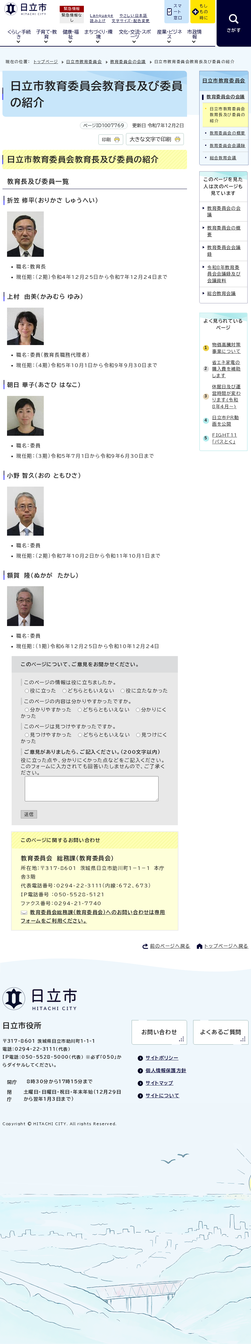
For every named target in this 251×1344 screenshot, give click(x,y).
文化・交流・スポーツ (135, 34)
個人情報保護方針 (166, 1070)
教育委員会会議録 (227, 146)
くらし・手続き (19, 34)
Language (101, 15)
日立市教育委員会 (84, 62)
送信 (29, 814)
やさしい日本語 (133, 15)
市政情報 (194, 34)
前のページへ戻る (170, 946)
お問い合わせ (159, 1032)
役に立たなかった (147, 690)
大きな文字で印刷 (150, 139)
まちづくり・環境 (98, 34)
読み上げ (98, 20)
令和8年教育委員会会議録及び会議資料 (224, 274)
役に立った (43, 690)
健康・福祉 (71, 34)
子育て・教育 (46, 34)
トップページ (46, 62)
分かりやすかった (51, 709)
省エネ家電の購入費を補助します (226, 369)
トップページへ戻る (226, 946)
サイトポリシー (162, 1058)
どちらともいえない (91, 690)
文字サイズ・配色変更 (131, 20)
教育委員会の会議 (128, 62)
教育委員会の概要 (227, 133)
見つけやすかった (51, 734)
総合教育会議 (223, 158)
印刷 (106, 139)
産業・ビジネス (169, 34)
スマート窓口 (178, 12)
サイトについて (162, 1095)
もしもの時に (204, 12)
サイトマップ (160, 1083)
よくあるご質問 (221, 1032)
